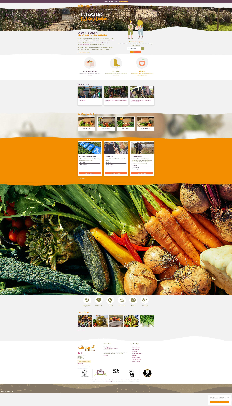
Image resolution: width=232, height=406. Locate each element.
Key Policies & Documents (82, 368)
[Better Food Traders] (131, 373)
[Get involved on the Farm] (116, 62)
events (92, 42)
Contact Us (80, 363)
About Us (142, 71)
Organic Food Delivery (90, 71)
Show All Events (81, 178)
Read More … (106, 355)
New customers (136, 347)
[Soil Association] (84, 373)
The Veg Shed (107, 347)
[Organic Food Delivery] (90, 62)
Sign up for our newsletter (84, 52)
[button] (98, 5)
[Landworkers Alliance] (116, 371)
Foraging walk (109, 156)
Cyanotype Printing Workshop (87, 156)
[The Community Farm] (85, 6)
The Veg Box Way (136, 359)
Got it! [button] (219, 401)
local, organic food (84, 44)
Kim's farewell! (82, 100)
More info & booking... (89, 173)
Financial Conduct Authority (123, 379)
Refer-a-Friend (136, 361)
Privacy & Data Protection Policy (84, 365)
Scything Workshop (137, 156)
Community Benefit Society (136, 379)
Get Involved (116, 71)
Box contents (135, 349)
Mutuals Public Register (109, 381)
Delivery (134, 355)
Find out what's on (123, 1)
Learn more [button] (223, 398)
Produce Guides (136, 357)
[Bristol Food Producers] (100, 372)
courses (96, 42)
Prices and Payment (137, 353)
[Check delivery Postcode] (142, 48)
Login (132, 51)
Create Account (137, 51)
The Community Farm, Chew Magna (111, 348)
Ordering (134, 351)
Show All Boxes (81, 132)
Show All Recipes (81, 330)
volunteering (104, 42)
